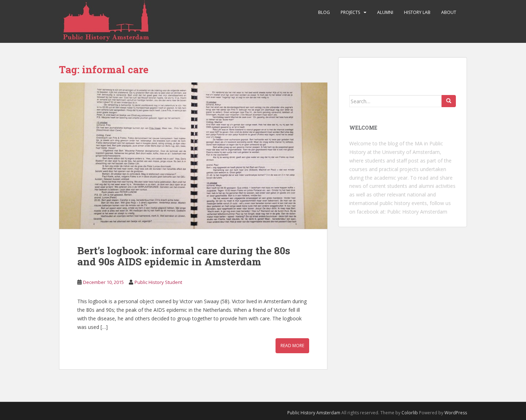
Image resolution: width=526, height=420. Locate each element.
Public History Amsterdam (417, 211)
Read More (292, 345)
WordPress (455, 413)
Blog (324, 12)
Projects (350, 12)
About (448, 12)
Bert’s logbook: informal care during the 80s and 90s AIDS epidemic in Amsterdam (183, 256)
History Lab (417, 12)
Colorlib (409, 413)
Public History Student (158, 282)
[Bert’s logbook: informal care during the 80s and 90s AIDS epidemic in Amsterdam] (193, 155)
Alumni (385, 12)
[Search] (449, 101)
